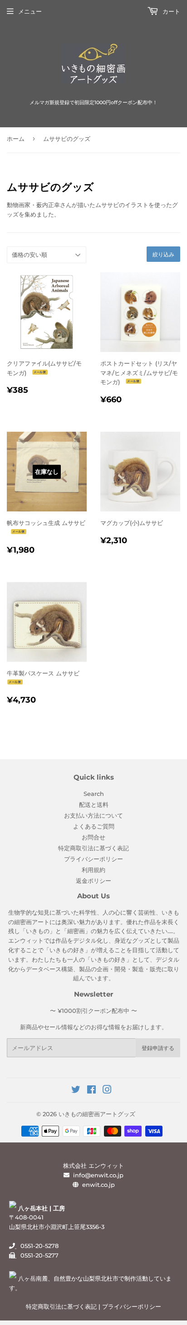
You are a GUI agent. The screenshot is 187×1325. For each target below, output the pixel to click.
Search (94, 793)
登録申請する (158, 1048)
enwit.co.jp (98, 1184)
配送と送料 (93, 804)
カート (170, 11)
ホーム (16, 138)
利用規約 (93, 869)
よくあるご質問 (93, 826)
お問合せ (93, 837)
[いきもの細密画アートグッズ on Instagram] (107, 1090)
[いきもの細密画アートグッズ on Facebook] (91, 1090)
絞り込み (163, 254)
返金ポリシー (93, 880)
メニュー (30, 11)
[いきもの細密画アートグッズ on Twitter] (75, 1090)
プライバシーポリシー (93, 858)
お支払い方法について (93, 815)
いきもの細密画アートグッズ (97, 1114)
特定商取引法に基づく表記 (93, 848)
